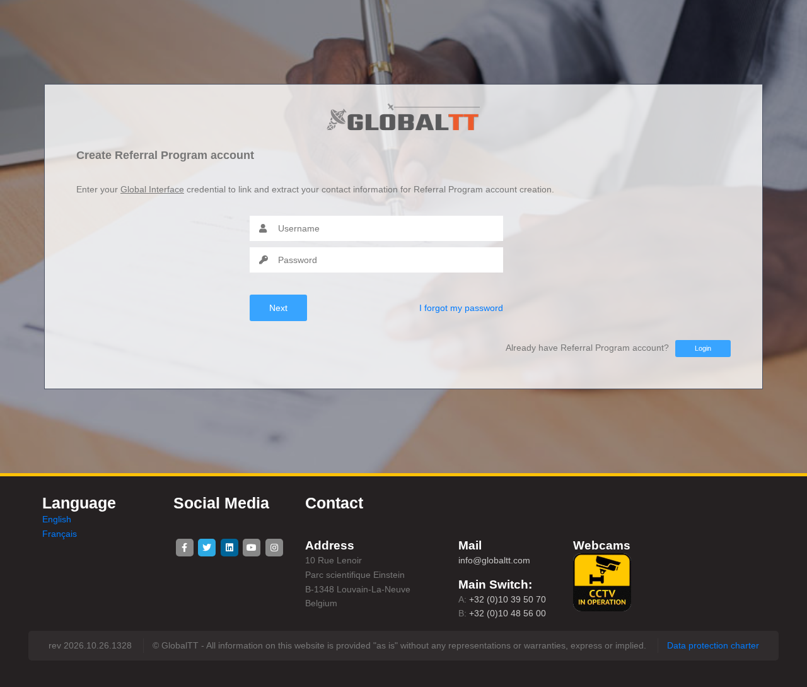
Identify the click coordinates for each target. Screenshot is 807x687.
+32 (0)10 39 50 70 (507, 599)
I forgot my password (461, 308)
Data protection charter (713, 645)
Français (59, 534)
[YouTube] (251, 547)
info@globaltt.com (494, 560)
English (56, 519)
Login (703, 348)
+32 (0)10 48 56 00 (507, 613)
